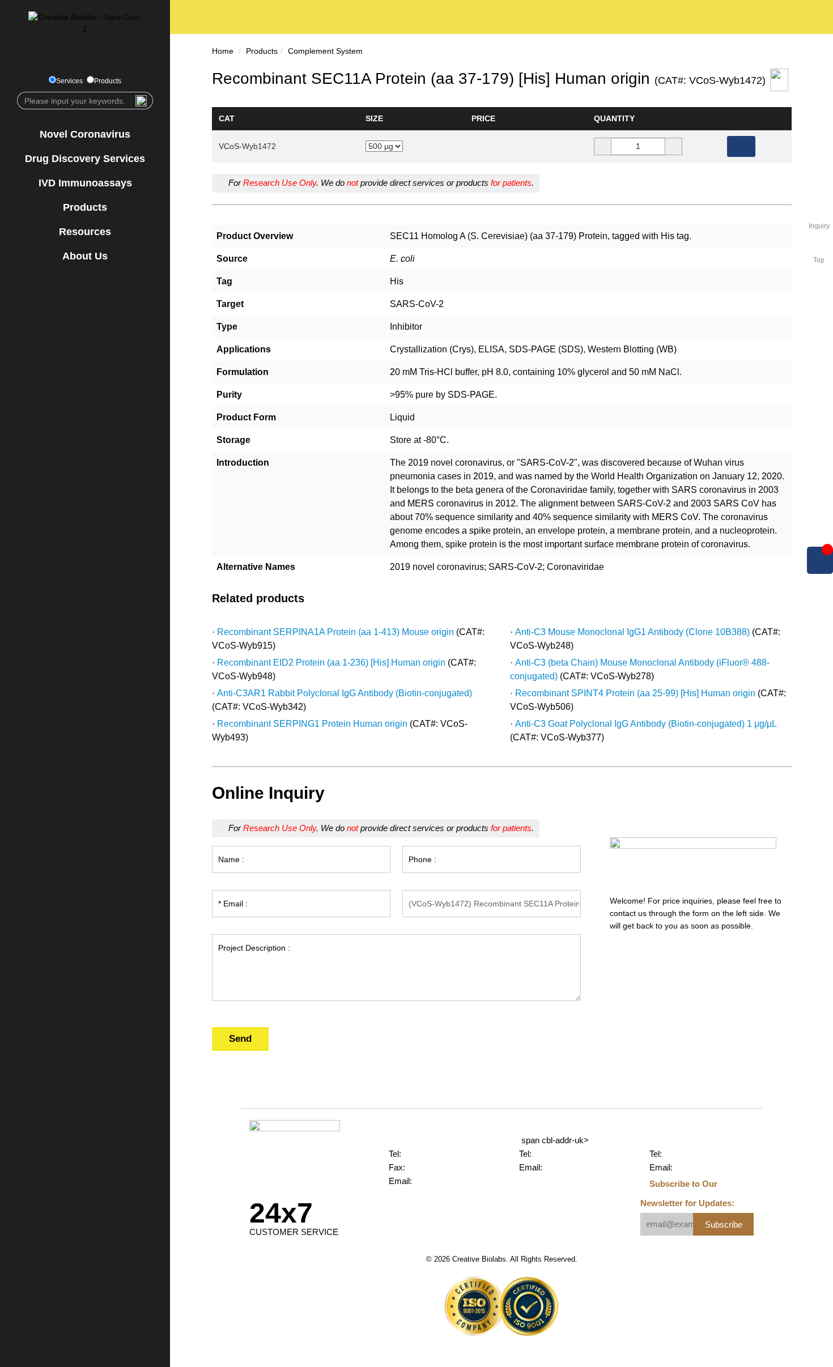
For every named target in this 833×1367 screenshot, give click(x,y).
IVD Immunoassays (85, 183)
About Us (85, 256)
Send (240, 1038)
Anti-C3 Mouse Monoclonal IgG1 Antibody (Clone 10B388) (632, 632)
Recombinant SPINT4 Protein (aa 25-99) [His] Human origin (635, 693)
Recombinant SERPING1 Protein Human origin (312, 724)
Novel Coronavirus (85, 134)
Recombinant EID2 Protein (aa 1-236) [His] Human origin (331, 662)
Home (222, 51)
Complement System (325, 51)
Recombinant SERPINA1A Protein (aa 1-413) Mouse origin (335, 632)
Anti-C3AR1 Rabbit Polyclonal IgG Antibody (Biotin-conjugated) (344, 693)
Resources (85, 231)
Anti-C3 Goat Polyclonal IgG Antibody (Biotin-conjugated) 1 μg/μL (645, 724)
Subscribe (723, 1224)
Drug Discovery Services (85, 158)
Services (69, 81)
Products (107, 81)
